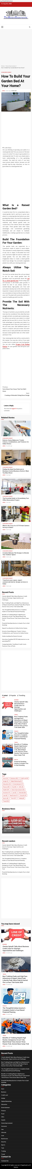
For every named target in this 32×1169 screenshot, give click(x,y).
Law (14, 792)
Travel (16, 714)
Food (14, 787)
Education (7, 784)
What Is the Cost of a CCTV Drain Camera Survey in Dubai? (16, 514)
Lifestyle (22, 792)
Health (16, 759)
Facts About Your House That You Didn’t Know (14, 389)
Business (16, 699)
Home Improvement (6, 72)
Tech (13, 798)
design (5, 781)
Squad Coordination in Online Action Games (14, 628)
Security (23, 795)
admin (3, 90)
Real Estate (14, 795)
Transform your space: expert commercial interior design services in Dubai (16, 568)
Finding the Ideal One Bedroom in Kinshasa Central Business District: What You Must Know (16, 457)
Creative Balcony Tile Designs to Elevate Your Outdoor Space (16, 541)
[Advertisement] (16, 46)
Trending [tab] (21, 695)
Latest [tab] (5, 695)
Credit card (24, 778)
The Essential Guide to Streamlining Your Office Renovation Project (16, 486)
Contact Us (4, 1161)
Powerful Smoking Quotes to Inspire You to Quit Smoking (7, 762)
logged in (14, 408)
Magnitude (24, 1165)
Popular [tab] (13, 695)
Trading (21, 798)
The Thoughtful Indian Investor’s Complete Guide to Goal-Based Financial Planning (7, 735)
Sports (5, 798)
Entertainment (18, 784)
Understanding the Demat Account (12, 636)
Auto (5, 778)
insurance (6, 792)
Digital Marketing (16, 781)
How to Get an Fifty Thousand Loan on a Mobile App (15, 825)
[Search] (30, 27)
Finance (16, 731)
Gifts (21, 787)
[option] (16, 823)
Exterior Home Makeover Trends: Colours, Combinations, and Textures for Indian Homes (16, 428)
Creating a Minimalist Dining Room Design (17, 394)
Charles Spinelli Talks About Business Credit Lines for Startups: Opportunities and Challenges (14, 598)
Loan (5, 795)
